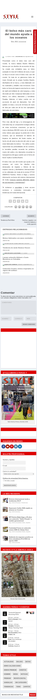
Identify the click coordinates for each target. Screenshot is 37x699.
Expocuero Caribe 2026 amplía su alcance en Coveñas (20, 509)
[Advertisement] (19, 50)
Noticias (24, 674)
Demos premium (10, 670)
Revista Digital (20, 678)
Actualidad (18, 522)
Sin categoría (21, 682)
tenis (18, 686)
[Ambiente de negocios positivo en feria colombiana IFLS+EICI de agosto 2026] (5, 538)
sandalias (8, 682)
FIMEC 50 (11, 634)
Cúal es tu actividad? (9, 471)
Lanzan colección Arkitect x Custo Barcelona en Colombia (16, 258)
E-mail (5, 465)
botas (23, 522)
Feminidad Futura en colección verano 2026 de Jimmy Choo (20, 529)
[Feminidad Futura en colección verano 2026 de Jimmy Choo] (5, 529)
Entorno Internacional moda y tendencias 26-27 (19, 500)
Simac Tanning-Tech (16, 628)
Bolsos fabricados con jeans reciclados (18, 238)
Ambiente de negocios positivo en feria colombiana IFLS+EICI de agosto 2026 (21, 538)
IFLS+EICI (12, 641)
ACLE (10, 621)
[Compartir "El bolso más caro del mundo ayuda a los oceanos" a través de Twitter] (14, 201)
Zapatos (28, 522)
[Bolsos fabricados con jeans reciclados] (18, 234)
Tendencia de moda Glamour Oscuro (16, 248)
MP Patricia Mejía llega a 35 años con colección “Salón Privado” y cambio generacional (20, 519)
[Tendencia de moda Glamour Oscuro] (18, 244)
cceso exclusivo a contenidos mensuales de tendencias (18, 190)
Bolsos (19, 661)
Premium (18, 502)
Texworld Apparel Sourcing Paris (15, 613)
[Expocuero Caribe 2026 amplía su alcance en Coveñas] (5, 509)
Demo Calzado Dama (12, 666)
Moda (23, 531)
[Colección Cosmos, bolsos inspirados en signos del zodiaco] (18, 265)
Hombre (7, 674)
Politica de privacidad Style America (15, 478)
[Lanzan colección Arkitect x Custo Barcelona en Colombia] (18, 254)
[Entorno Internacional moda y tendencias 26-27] (5, 500)
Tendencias (24, 502)
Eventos (18, 512)
